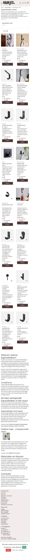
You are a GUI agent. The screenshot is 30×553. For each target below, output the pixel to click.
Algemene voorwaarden (6, 496)
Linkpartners (4, 498)
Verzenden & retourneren (7, 504)
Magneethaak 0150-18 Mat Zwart (22, 287)
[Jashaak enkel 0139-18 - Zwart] (7, 115)
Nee (8, 550)
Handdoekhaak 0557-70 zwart (21, 246)
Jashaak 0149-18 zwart (21, 126)
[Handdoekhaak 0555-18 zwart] (7, 235)
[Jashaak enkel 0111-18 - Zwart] (22, 317)
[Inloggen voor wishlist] (11, 44)
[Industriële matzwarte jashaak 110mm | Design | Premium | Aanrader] (7, 40)
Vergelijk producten (5, 513)
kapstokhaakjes (22, 376)
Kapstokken (3, 522)
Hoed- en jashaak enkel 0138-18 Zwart (7, 86)
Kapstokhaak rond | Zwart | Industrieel (22, 51)
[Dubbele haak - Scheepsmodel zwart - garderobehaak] (22, 153)
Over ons (3, 494)
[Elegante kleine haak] (7, 194)
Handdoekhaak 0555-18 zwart (6, 246)
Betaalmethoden (5, 500)
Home (2, 7)
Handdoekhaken (4, 524)
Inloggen (3, 509)
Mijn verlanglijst (4, 512)
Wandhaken (3, 521)
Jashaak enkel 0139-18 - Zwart (7, 126)
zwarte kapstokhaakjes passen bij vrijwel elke (15, 365)
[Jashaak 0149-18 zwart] (22, 115)
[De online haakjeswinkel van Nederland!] (9, 3)
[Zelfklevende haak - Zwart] (7, 153)
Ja (24, 547)
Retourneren (4, 503)
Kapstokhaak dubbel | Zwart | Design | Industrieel (22, 86)
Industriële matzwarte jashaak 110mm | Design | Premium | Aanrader (7, 51)
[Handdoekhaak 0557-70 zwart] (22, 235)
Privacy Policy (4, 501)
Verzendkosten (7, 60)
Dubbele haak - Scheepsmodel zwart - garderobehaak (22, 164)
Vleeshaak (19, 204)
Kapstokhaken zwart (17, 7)
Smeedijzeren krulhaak (5, 287)
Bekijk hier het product (14, 453)
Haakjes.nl (15, 479)
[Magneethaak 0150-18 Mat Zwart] (22, 276)
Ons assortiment (5, 518)
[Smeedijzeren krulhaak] (7, 276)
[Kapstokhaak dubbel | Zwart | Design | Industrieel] (22, 75)
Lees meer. (3, 19)
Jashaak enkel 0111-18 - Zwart (22, 329)
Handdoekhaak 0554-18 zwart (6, 329)
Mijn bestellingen (5, 510)
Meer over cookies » (18, 550)
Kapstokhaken (8, 7)
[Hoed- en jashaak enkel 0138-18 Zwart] (7, 75)
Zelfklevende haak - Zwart (7, 164)
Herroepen (3, 493)
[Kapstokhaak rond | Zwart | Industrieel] (22, 40)
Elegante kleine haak (7, 204)
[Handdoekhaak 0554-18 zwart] (7, 317)
